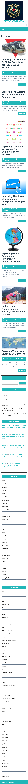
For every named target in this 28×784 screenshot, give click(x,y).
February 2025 (5, 539)
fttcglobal (16, 72)
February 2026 (5, 500)
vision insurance (6, 776)
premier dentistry (6, 714)
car (2, 598)
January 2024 (5, 581)
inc (2, 669)
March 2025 (4, 535)
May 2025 (4, 529)
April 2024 (4, 571)
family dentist (5, 650)
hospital (4, 666)
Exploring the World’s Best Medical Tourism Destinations (13, 94)
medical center (5, 692)
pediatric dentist (6, 705)
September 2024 (6, 555)
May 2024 (4, 568)
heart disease (5, 663)
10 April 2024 (7, 319)
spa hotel (4, 744)
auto (3, 591)
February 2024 (5, 578)
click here (4, 454)
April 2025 (4, 532)
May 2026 (4, 490)
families (4, 646)
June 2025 (4, 526)
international (4, 675)
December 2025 (5, 506)
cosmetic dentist (6, 620)
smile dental (5, 740)
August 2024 (5, 558)
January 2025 (5, 542)
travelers (4, 760)
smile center (5, 734)
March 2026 (4, 496)
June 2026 (4, 487)
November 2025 (5, 509)
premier (3, 711)
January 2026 (5, 503)
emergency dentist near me (9, 640)
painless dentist (5, 701)
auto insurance (5, 594)
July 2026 (4, 483)
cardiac (3, 601)
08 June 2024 (7, 266)
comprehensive (5, 617)
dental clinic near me (7, 630)
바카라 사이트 (5, 434)
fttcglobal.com (14, 21)
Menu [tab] (3, 29)
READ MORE (22, 85)
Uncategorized (5, 763)
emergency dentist (6, 637)
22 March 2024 (7, 358)
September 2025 (6, 516)
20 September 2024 (9, 209)
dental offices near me (7, 633)
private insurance (6, 718)
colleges (4, 614)
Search (14, 378)
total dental (4, 747)
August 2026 (5, 480)
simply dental (5, 731)
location (4, 682)
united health (5, 766)
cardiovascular (5, 604)
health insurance (6, 656)
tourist (3, 753)
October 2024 (5, 552)
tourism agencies (6, 750)
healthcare (4, 659)
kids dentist (4, 679)
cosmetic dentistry (6, 624)
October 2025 (5, 513)
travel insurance (6, 756)
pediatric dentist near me (8, 708)
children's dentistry (6, 611)
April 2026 (4, 493)
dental (3, 627)
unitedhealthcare (6, 769)
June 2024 (4, 565)
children (4, 607)
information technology (7, 672)
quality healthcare (6, 721)
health (3, 653)
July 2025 (4, 522)
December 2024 (5, 545)
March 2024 (4, 574)
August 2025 (5, 519)
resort (3, 727)
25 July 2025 (7, 72)
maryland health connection (8, 685)
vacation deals (5, 773)
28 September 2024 (9, 159)
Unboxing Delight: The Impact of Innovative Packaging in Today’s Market (13, 436)
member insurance (6, 695)
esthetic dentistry (6, 643)
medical (3, 688)
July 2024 (4, 561)
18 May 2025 (7, 101)
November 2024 (5, 548)
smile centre (5, 737)
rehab (3, 724)
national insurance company (9, 698)
